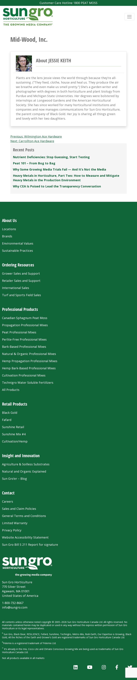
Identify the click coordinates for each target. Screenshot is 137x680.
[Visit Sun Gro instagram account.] (104, 667)
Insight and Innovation (21, 455)
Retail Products (14, 404)
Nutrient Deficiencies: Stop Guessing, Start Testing (51, 157)
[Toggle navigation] (129, 16)
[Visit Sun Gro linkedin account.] (75, 667)
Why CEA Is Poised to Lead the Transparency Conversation (57, 186)
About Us (9, 220)
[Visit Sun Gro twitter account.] (130, 667)
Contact (8, 493)
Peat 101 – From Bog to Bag (34, 163)
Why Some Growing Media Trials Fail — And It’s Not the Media (59, 169)
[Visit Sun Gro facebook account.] (117, 667)
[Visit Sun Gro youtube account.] (89, 667)
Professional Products (20, 309)
